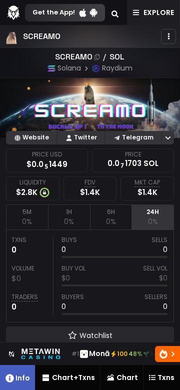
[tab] (27, 217)
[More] (168, 36)
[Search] (115, 12)
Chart (127, 377)
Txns (166, 377)
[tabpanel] (90, 276)
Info (23, 378)
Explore (159, 13)
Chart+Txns (73, 377)
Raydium (117, 68)
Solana (69, 68)
